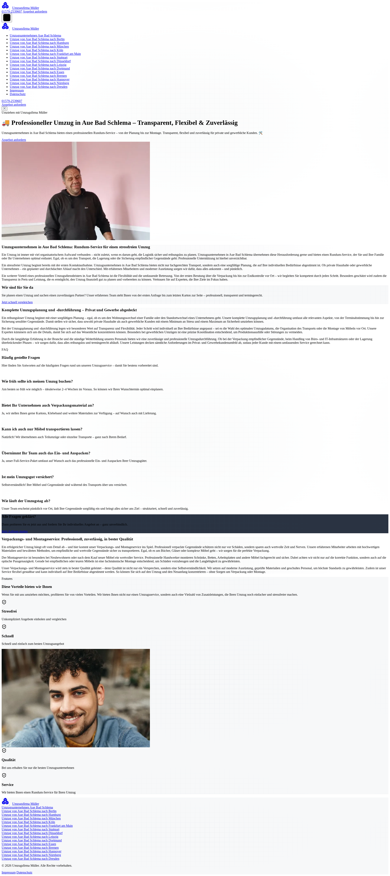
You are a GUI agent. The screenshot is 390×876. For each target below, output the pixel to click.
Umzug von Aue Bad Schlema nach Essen (37, 72)
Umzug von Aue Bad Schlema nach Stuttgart (38, 57)
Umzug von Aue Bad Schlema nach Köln (36, 50)
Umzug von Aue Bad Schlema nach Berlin (37, 39)
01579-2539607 (12, 11)
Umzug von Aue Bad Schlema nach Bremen (38, 75)
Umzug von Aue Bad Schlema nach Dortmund (40, 68)
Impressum (17, 90)
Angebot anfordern (35, 11)
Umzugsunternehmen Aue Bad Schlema (35, 35)
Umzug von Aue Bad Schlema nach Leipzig (38, 64)
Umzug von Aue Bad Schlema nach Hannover (39, 79)
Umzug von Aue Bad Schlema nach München (39, 46)
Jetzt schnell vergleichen (17, 302)
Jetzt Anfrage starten (15, 531)
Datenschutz (18, 94)
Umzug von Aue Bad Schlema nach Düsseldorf (40, 61)
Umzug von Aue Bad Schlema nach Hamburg (39, 43)
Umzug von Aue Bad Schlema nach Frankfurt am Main (45, 53)
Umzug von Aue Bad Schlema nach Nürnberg (39, 83)
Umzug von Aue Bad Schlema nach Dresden (38, 86)
